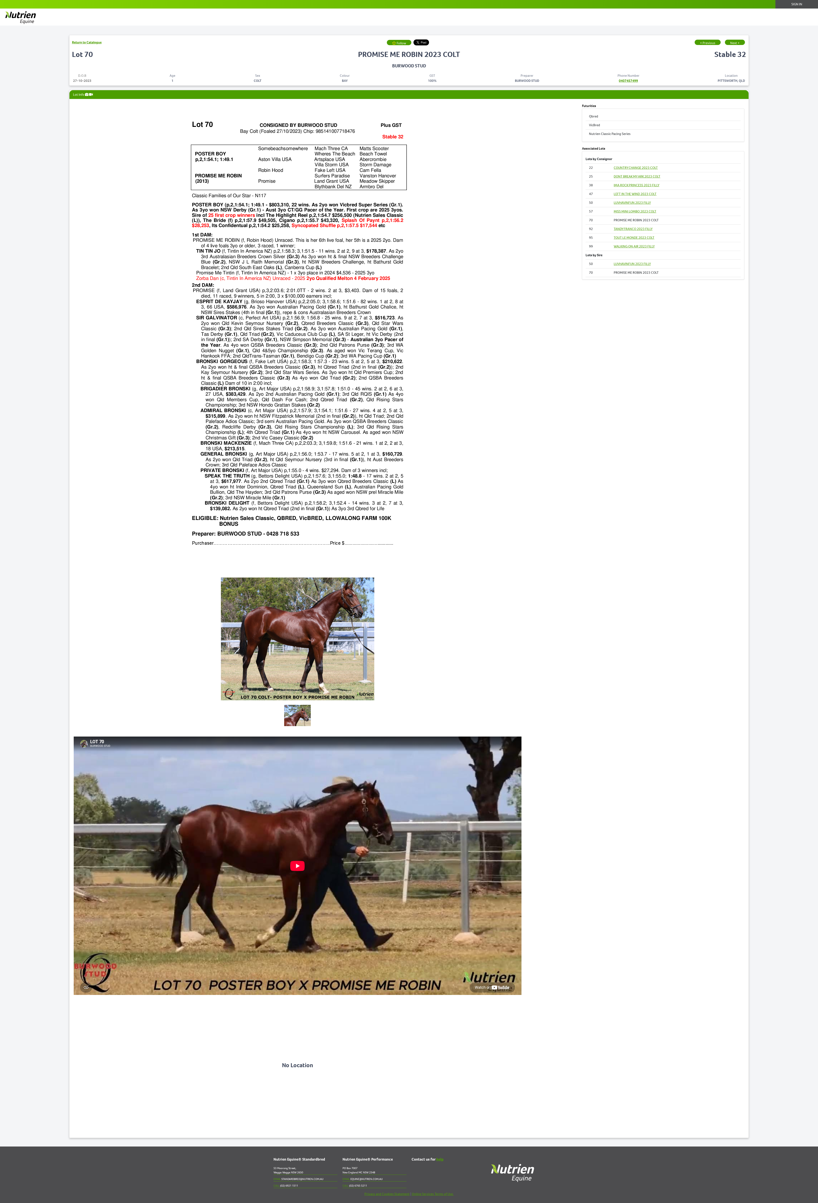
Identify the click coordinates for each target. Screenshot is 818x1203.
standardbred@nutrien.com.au (298, 1179)
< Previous (707, 43)
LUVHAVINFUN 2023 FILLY (632, 202)
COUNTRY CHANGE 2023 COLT (636, 167)
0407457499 (628, 80)
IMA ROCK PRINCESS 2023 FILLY (636, 185)
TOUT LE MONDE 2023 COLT (634, 237)
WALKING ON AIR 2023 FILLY (634, 246)
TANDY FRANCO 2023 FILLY (633, 229)
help (440, 1159)
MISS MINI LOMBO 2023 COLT (635, 211)
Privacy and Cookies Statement (387, 1194)
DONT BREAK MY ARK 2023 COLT (637, 176)
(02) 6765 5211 (355, 1185)
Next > (735, 43)
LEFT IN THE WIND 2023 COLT (635, 194)
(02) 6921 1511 (286, 1185)
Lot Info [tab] (79, 94)
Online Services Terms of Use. (433, 1194)
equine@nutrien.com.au (363, 1179)
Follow (401, 43)
